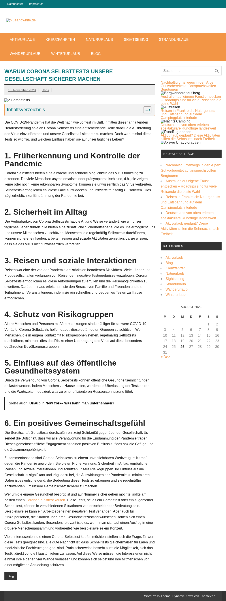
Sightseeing (136, 39)
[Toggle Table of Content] (145, 110)
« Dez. (166, 357)
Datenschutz (15, 4)
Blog (96, 54)
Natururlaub (99, 39)
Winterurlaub (65, 54)
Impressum (36, 4)
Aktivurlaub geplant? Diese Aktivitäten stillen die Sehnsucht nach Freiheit (190, 137)
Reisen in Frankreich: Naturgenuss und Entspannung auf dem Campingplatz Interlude (188, 114)
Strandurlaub (174, 39)
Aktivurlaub (22, 39)
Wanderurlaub (25, 54)
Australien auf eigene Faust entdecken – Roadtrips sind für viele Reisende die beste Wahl (191, 100)
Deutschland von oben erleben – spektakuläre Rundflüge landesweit (188, 126)
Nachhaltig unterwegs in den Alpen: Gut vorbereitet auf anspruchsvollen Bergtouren (188, 86)
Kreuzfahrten (60, 39)
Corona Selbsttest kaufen (45, 500)
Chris (45, 90)
